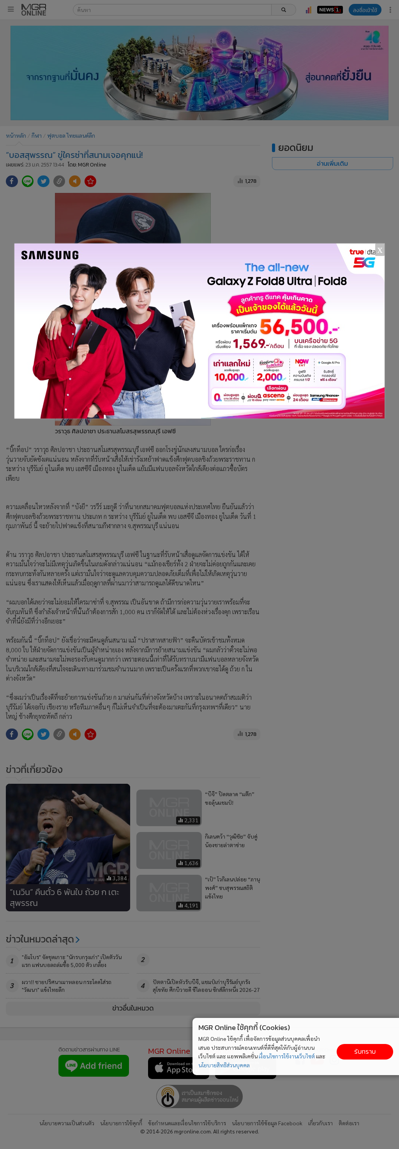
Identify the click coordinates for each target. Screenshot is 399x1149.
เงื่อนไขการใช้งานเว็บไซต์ (287, 1056)
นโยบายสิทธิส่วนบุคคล (224, 1064)
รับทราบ (365, 1051)
